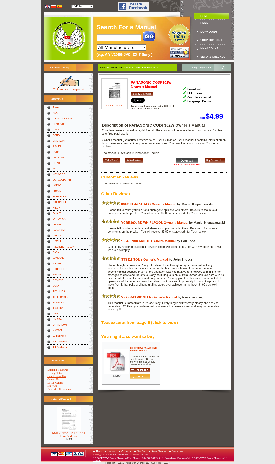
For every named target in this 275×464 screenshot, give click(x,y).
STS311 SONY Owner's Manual (144, 259)
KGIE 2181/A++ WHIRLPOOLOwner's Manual (69, 434)
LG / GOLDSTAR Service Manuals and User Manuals (116, 458)
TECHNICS (59, 291)
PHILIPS (57, 235)
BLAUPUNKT (60, 124)
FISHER (57, 146)
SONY (56, 285)
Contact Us (53, 379)
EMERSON (59, 140)
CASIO (56, 129)
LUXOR (57, 191)
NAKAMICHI (59, 202)
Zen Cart (144, 454)
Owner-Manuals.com (119, 454)
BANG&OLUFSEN (62, 118)
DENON (57, 135)
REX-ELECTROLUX (63, 246)
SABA (56, 252)
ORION (57, 224)
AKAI (55, 113)
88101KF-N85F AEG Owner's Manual (148, 204)
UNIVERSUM (60, 324)
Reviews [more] (59, 67)
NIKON (56, 207)
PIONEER (58, 241)
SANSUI (57, 263)
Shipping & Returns (57, 369)
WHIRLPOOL (60, 336)
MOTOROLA (60, 196)
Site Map (52, 385)
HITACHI (57, 163)
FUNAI (56, 152)
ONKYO (57, 213)
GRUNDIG (58, 157)
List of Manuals (55, 382)
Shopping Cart (211, 40)
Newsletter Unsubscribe (59, 389)
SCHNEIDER (60, 269)
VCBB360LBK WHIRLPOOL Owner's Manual (154, 222)
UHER (56, 313)
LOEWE (57, 185)
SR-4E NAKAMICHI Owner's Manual (148, 241)
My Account (209, 48)
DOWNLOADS (209, 31)
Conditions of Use (56, 376)
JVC (55, 168)
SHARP (57, 274)
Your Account (177, 451)
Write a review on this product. (69, 89)
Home (204, 16)
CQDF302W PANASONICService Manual (143, 349)
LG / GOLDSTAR (62, 179)
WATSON (58, 330)
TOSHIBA (58, 308)
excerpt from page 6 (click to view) (139, 322)
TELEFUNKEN (60, 297)
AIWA (56, 107)
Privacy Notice (55, 373)
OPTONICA (59, 219)
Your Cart (141, 451)
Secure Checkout (213, 56)
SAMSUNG (59, 258)
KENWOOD (59, 174)
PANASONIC (59, 230)
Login (204, 23)
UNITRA (57, 319)
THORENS (58, 302)
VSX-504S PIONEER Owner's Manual (149, 297)
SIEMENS (58, 280)
